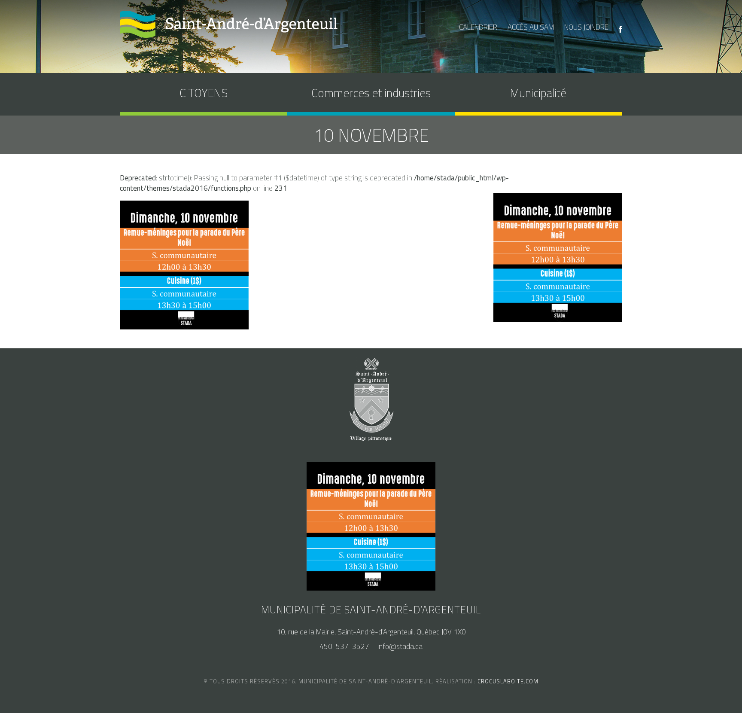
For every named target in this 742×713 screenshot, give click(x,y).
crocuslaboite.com (507, 681)
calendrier (478, 27)
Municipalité (538, 92)
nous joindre (586, 27)
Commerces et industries (371, 92)
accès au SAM (531, 27)
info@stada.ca (400, 646)
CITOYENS (203, 92)
